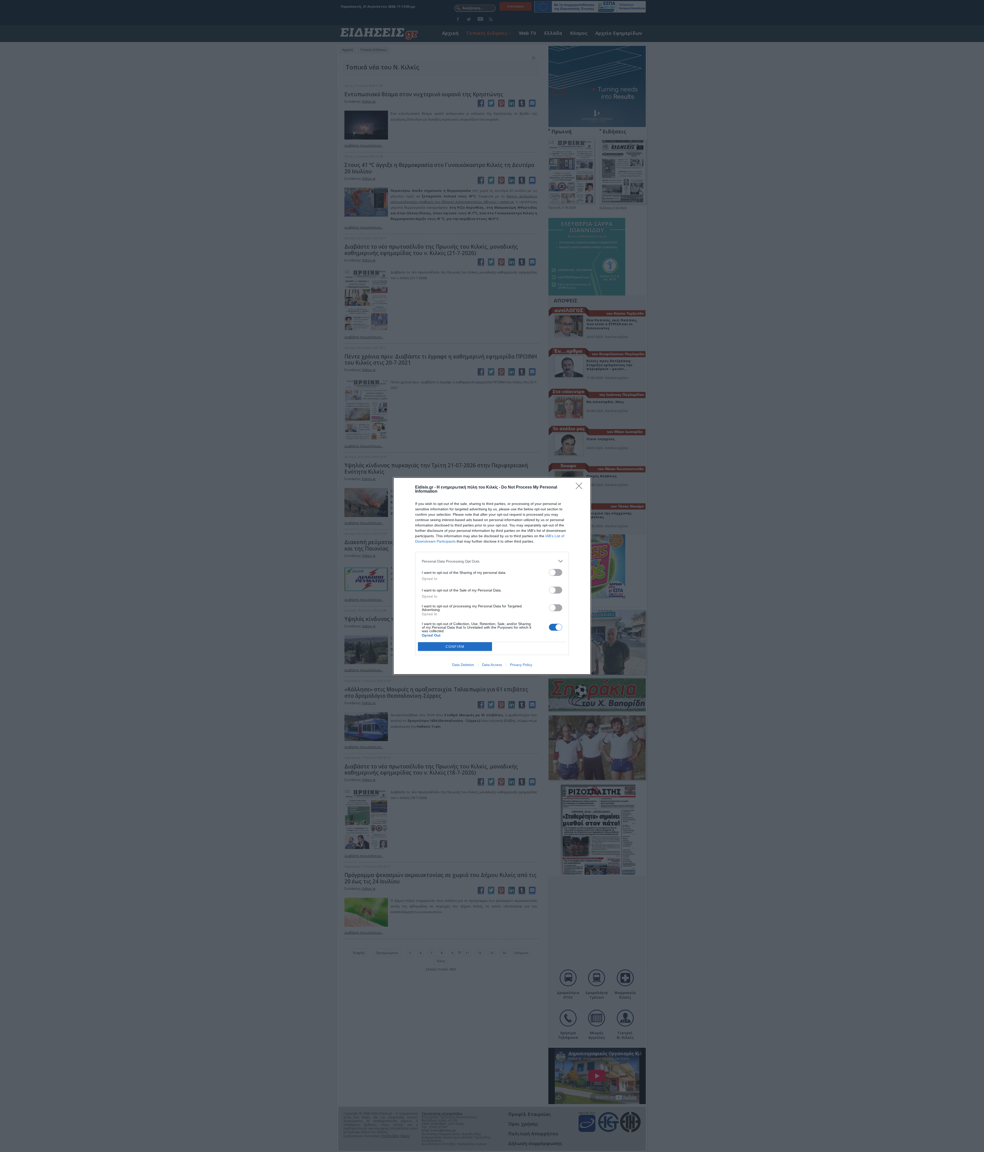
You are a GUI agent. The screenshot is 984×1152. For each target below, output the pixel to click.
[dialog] (492, 576)
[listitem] (492, 561)
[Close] (581, 487)
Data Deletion (463, 665)
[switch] (555, 572)
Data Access (492, 665)
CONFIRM (455, 647)
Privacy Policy (521, 665)
